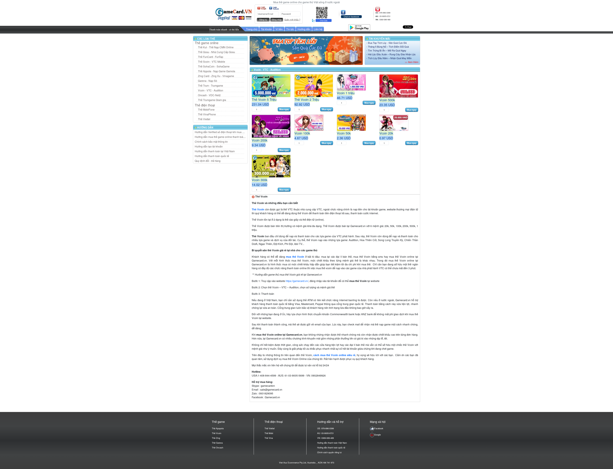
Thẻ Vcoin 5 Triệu (264, 99)
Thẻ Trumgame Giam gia (212, 99)
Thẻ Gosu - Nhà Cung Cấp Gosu (216, 52)
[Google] (262, 8)
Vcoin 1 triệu (346, 93)
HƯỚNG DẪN (205, 127)
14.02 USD (259, 184)
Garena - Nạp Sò (207, 80)
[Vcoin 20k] (393, 122)
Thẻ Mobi (269, 433)
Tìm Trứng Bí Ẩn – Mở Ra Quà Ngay (387, 50)
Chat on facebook (351, 16)
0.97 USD (386, 138)
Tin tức (290, 29)
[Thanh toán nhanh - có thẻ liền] (227, 29)
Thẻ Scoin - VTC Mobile (211, 61)
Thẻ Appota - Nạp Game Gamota (216, 71)
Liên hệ (318, 29)
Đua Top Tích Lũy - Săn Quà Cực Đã (387, 42)
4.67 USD (301, 138)
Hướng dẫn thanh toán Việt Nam (332, 442)
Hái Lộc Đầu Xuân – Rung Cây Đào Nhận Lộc (392, 54)
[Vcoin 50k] (351, 122)
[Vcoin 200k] (271, 126)
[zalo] (321, 12)
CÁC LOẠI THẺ (206, 38)
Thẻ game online (206, 43)
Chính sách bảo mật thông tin (211, 141)
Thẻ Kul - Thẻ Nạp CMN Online (216, 47)
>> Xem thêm (411, 62)
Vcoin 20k (386, 133)
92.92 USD (302, 104)
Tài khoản (266, 29)
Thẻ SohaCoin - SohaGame (214, 66)
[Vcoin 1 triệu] (351, 82)
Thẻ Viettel (204, 119)
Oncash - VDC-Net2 (209, 95)
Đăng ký (263, 20)
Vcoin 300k (259, 179)
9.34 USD (258, 145)
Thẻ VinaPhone (207, 114)
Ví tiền (279, 29)
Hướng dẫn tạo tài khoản (209, 146)
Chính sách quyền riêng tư (329, 452)
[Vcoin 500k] (398, 85)
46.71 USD (344, 97)
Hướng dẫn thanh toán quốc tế (212, 156)
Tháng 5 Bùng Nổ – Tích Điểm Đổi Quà (388, 46)
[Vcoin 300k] (271, 166)
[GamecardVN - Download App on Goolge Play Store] (359, 27)
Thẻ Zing (216, 437)
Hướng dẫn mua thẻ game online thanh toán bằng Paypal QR (229, 137)
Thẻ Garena (217, 442)
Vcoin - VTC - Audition (210, 90)
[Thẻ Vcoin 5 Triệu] (271, 85)
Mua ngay (284, 109)
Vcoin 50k (344, 133)
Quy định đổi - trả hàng (207, 161)
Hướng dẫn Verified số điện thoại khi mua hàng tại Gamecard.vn (231, 132)
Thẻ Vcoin (216, 433)
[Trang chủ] (233, 13)
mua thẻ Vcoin (295, 256)
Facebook (378, 428)
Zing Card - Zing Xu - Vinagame (216, 75)
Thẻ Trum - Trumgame (210, 85)
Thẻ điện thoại (205, 105)
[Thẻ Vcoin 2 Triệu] (313, 85)
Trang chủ (251, 29)
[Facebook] (274, 8)
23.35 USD (387, 104)
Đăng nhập (277, 20)
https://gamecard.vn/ (297, 281)
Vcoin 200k (259, 140)
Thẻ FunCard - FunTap (210, 56)
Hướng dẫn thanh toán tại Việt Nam (215, 151)
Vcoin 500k (387, 100)
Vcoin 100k (302, 133)
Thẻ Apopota (218, 428)
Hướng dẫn (304, 29)
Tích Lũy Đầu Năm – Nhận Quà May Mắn (390, 58)
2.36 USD (344, 138)
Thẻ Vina (269, 437)
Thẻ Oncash (217, 447)
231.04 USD (260, 104)
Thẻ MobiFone (206, 109)
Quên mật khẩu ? (292, 19)
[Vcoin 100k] (308, 122)
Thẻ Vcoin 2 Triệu (306, 99)
